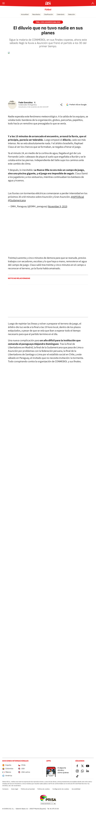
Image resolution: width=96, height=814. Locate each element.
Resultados (36, 14)
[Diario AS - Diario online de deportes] (48, 3)
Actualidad (25, 14)
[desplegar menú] (3, 3)
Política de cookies (43, 789)
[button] (61, 105)
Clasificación (48, 14)
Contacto (5, 789)
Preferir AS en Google (78, 105)
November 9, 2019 (57, 206)
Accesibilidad (76, 789)
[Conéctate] (92, 3)
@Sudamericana (17, 200)
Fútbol (48, 9)
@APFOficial (77, 197)
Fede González (25, 102)
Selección (71, 14)
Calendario (60, 14)
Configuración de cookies (60, 789)
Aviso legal (14, 789)
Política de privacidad (28, 789)
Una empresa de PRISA (48, 798)
